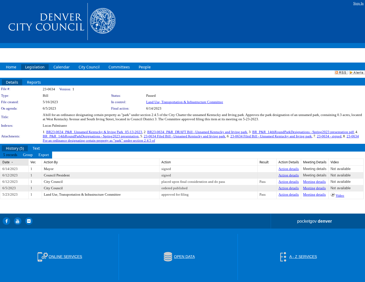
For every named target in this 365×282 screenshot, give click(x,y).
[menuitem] (10, 155)
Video (340, 196)
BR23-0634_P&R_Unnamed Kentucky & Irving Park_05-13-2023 (94, 132)
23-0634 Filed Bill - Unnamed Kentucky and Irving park (184, 136)
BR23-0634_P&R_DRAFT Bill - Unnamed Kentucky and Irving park (197, 132)
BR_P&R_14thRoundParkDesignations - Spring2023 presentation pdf (303, 132)
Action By (51, 162)
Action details (288, 169)
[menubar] (26, 155)
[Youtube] (17, 221)
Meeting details (314, 182)
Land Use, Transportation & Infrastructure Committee (184, 102)
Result (264, 162)
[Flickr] (29, 221)
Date (6, 162)
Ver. (33, 162)
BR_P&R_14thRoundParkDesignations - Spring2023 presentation (91, 136)
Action (166, 162)
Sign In (358, 3)
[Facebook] (6, 221)
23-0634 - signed (329, 136)
